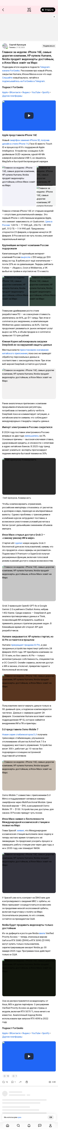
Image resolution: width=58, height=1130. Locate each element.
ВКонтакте (15, 92)
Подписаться (48, 46)
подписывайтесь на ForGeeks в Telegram (23, 81)
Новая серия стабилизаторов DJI (19, 734)
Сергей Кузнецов (17, 45)
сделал (18, 543)
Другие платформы (12, 95)
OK (50, 1117)
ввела (42, 933)
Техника (12, 47)
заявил (20, 830)
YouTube (36, 92)
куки (19, 1117)
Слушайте (7, 77)
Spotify (45, 92)
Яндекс (26, 92)
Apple (5, 92)
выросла (25, 257)
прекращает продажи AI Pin (25, 645)
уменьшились (32, 435)
